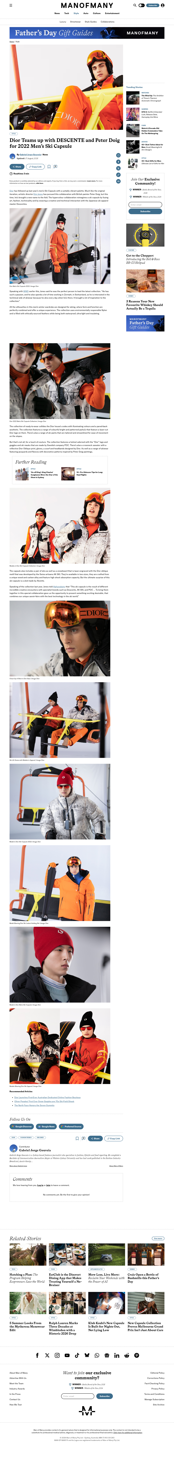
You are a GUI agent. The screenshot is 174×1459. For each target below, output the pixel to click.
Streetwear (75, 21)
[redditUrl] (126, 1355)
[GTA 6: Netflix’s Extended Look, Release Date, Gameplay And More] (132, 114)
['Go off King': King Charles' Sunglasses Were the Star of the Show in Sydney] (22, 474)
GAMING (145, 109)
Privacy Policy (157, 1388)
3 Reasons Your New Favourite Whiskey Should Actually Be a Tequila (144, 305)
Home (12, 42)
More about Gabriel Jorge (18, 1166)
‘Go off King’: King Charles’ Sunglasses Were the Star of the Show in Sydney (44, 475)
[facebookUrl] (37, 1355)
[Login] (162, 5)
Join (48, 1185)
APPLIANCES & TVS (96, 1269)
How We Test (16, 1404)
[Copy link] (119, 126)
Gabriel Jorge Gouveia (30, 154)
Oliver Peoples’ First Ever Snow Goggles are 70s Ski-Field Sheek (44, 1101)
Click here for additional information (127, 1432)
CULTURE (131, 250)
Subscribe (153, 5)
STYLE (14, 134)
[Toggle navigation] (12, 5)
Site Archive (158, 1404)
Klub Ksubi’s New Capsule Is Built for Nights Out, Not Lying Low (106, 1326)
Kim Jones (38, 194)
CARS (144, 125)
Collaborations (107, 21)
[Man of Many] (87, 1410)
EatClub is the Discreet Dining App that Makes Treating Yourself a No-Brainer (65, 1280)
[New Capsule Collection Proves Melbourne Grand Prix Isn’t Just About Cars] (146, 1303)
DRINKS (130, 296)
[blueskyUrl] (87, 1355)
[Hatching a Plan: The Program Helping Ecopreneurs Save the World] (28, 1254)
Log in (40, 1185)
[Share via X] (119, 115)
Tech (66, 13)
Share (18, 166)
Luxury (63, 21)
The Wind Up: (153, 98)
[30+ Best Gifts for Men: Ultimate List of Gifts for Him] (132, 163)
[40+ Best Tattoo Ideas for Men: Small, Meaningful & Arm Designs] (132, 147)
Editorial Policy (157, 1373)
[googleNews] (106, 1355)
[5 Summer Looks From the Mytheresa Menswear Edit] (28, 1303)
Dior (12, 191)
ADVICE (145, 142)
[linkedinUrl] (116, 1355)
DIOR (13, 1137)
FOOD (53, 1269)
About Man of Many (116, 1166)
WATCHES (145, 93)
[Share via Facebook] (119, 110)
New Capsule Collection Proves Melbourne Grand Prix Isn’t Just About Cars (145, 1326)
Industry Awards (17, 1388)
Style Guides (91, 21)
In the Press (15, 1394)
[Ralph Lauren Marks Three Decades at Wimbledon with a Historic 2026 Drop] (67, 1303)
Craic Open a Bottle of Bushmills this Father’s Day (143, 1278)
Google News (48, 1126)
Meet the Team (16, 1383)
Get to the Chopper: (143, 259)
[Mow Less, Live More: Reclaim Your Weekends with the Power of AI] (106, 1254)
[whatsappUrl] (97, 1355)
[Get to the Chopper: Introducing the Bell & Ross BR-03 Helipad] (145, 235)
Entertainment (112, 13)
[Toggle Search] (135, 5)
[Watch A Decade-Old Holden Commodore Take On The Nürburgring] (132, 130)
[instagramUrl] (57, 1355)
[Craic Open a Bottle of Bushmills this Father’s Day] (146, 1254)
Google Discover (23, 1126)
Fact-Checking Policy (154, 1383)
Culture (97, 13)
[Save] (49, 167)
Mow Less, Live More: (106, 1278)
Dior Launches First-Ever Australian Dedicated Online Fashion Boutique (47, 1097)
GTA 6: (152, 114)
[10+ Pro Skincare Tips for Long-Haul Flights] (68, 474)
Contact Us (15, 1399)
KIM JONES (40, 1137)
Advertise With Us (18, 1378)
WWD (26, 291)
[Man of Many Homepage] (87, 5)
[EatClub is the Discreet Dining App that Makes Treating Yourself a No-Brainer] (67, 1254)
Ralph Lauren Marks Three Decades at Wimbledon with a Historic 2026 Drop (63, 1328)
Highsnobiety (59, 586)
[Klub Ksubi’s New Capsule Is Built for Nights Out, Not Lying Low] (106, 1303)
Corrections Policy (155, 1378)
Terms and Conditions (154, 1394)
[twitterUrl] (47, 1355)
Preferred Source (73, 1126)
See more (158, 1238)
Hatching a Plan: (27, 1278)
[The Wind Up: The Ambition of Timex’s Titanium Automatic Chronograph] (132, 98)
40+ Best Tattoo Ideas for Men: (152, 147)
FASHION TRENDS (26, 1137)
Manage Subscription (154, 1399)
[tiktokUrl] (77, 1355)
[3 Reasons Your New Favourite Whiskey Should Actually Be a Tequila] (145, 280)
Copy (37, 166)
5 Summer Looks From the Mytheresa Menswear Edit (27, 1326)
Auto (85, 13)
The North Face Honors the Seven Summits (34, 1105)
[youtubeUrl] (67, 1355)
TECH (13, 1269)
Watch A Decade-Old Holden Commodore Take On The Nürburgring (152, 131)
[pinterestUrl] (136, 1355)
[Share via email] (118, 181)
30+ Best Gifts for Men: (153, 162)
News (57, 13)
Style (76, 13)
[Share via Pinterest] (119, 121)
